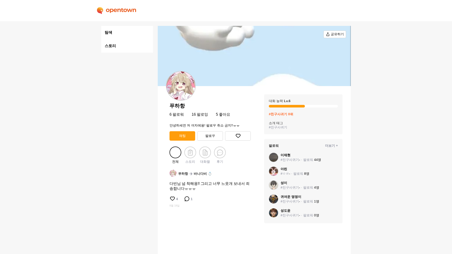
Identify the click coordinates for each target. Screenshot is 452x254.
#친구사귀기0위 (281, 114)
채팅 (182, 136)
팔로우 (210, 136)
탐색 (108, 32)
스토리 (110, 46)
